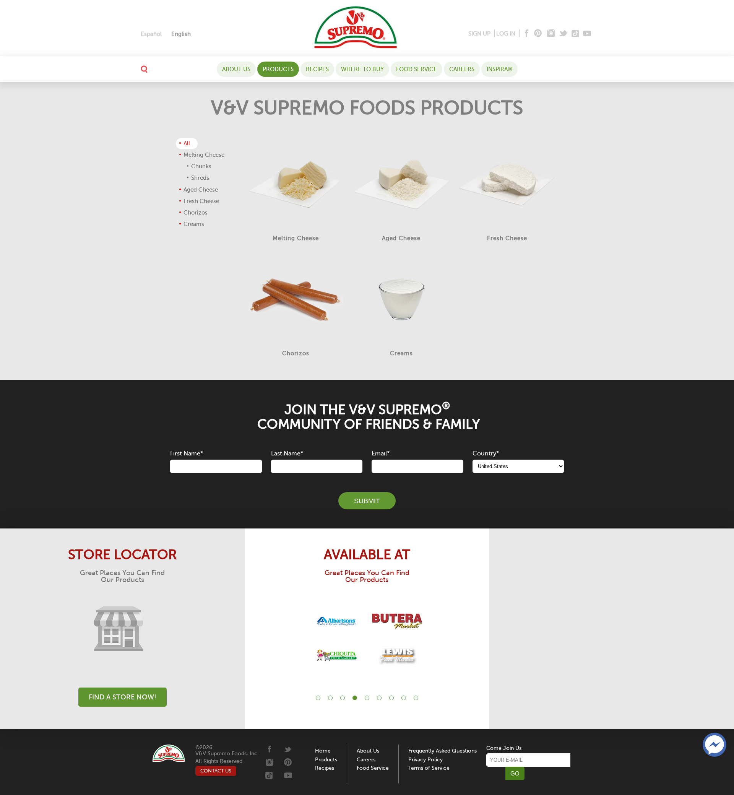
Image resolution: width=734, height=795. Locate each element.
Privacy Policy (425, 759)
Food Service (416, 69)
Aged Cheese (201, 190)
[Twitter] (564, 34)
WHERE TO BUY (362, 69)
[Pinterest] (537, 34)
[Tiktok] (575, 34)
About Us (236, 69)
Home (323, 751)
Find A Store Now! (122, 697)
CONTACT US (215, 771)
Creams (194, 224)
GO (515, 773)
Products (278, 69)
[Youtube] (587, 34)
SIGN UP (479, 34)
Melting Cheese (204, 155)
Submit (367, 501)
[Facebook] (526, 34)
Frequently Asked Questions (442, 751)
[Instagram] (551, 34)
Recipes (317, 69)
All (187, 143)
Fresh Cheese (201, 201)
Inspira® (499, 69)
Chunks (201, 166)
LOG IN (505, 34)
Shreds (200, 178)
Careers (461, 69)
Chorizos (196, 213)
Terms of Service (429, 768)
